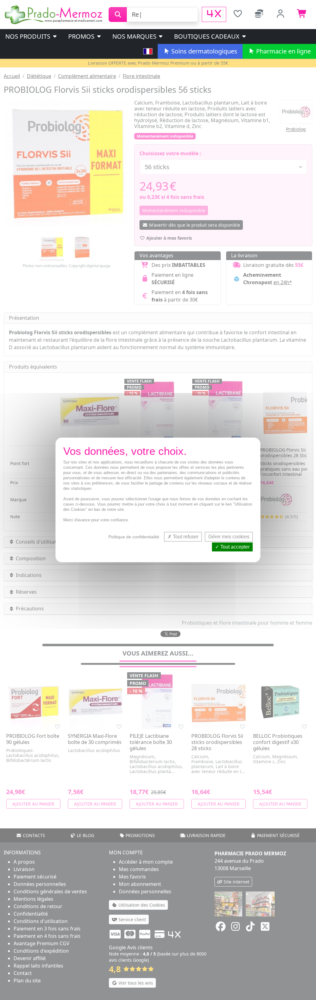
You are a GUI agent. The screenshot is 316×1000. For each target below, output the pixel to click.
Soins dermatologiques (203, 51)
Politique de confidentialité (133, 536)
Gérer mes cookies (228, 536)
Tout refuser (185, 536)
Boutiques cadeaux (207, 36)
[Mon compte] (281, 14)
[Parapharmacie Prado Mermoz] (54, 14)
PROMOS (82, 36)
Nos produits (28, 36)
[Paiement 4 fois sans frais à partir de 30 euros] (214, 14)
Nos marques (135, 36)
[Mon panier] (302, 14)
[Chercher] (118, 14)
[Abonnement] (259, 14)
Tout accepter (234, 547)
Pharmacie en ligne (283, 51)
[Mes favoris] (237, 14)
